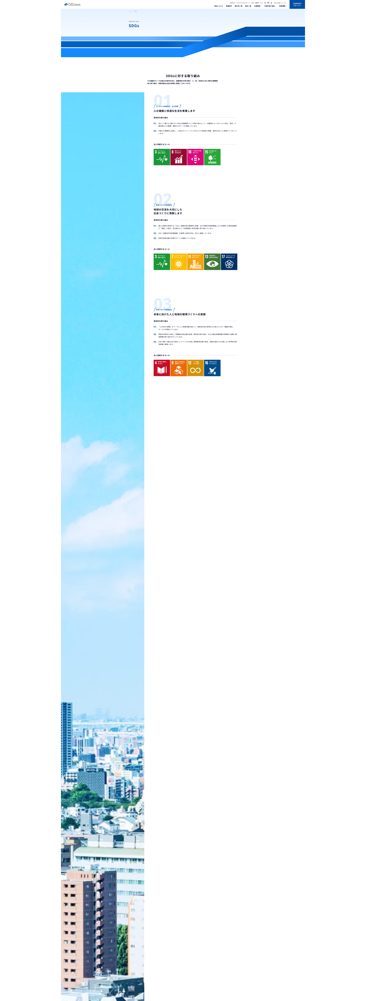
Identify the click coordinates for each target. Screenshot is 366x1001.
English (284, 3)
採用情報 (282, 6)
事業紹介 (229, 6)
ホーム (130, 11)
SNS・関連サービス (257, 3)
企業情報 (257, 6)
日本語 (278, 3)
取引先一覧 (238, 6)
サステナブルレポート (243, 3)
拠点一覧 (248, 6)
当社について (218, 6)
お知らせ (232, 3)
